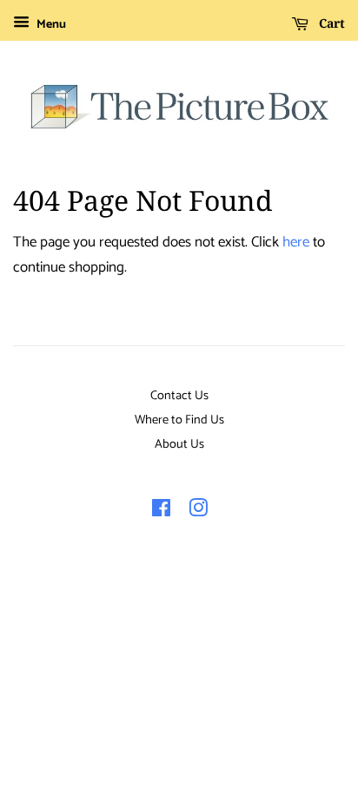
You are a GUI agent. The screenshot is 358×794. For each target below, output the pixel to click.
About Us (179, 444)
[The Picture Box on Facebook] (161, 512)
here (295, 242)
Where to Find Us (179, 420)
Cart (330, 23)
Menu (50, 25)
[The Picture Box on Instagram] (198, 512)
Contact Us (179, 395)
